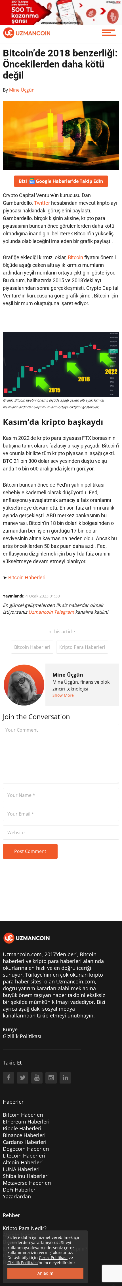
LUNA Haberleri (21, 1169)
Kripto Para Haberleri (82, 647)
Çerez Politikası (53, 1257)
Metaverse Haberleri (27, 1182)
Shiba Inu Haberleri (26, 1176)
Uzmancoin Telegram (51, 612)
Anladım (45, 1273)
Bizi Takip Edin (61, 181)
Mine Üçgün (67, 674)
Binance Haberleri (24, 1135)
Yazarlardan (17, 1196)
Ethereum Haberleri (26, 1121)
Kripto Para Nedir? (25, 1228)
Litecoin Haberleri (24, 1155)
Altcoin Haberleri (23, 1162)
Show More (63, 695)
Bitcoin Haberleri (26, 577)
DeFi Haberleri (20, 1189)
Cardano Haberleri (25, 1142)
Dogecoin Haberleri (26, 1148)
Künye (10, 1029)
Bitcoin (75, 257)
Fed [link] (60, 485)
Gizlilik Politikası (22, 1036)
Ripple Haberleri (22, 1128)
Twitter (42, 203)
